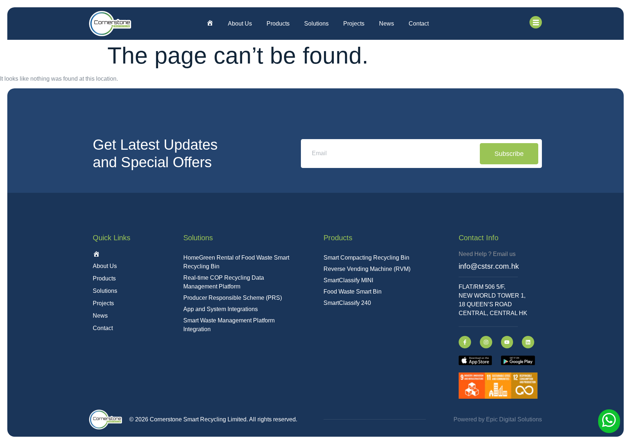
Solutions (316, 23)
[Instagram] (486, 342)
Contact (419, 23)
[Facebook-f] (465, 342)
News (386, 23)
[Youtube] (507, 342)
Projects (353, 23)
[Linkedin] (528, 342)
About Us (240, 23)
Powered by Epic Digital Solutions (498, 419)
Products (278, 23)
